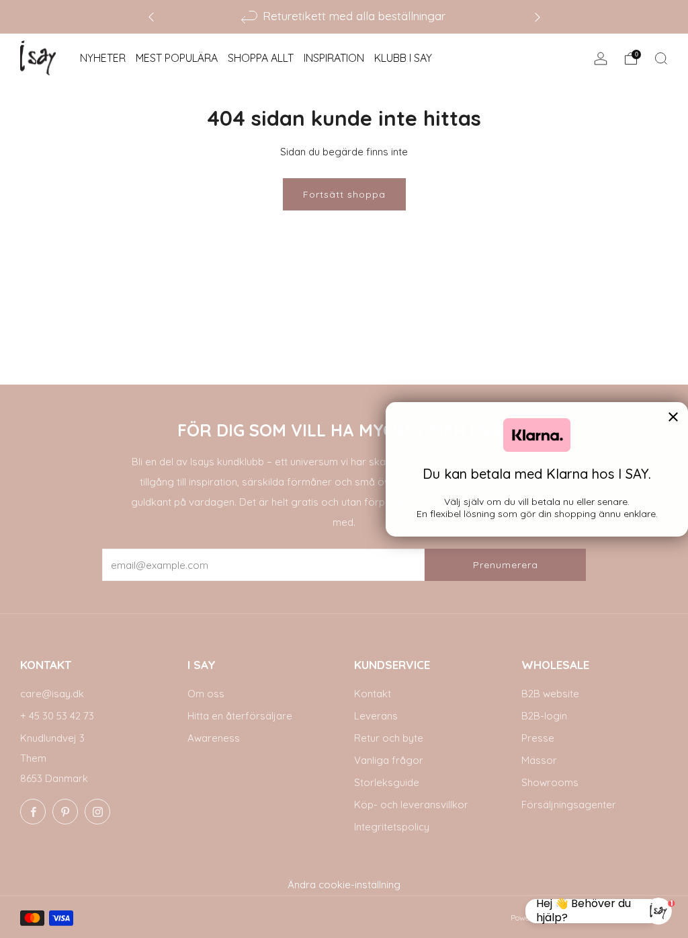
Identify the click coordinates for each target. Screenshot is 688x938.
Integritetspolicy (391, 826)
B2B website (550, 693)
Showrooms (549, 782)
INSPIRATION (334, 58)
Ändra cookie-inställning (344, 884)
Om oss (205, 693)
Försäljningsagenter (568, 804)
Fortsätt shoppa (344, 194)
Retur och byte (388, 738)
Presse (537, 738)
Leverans (376, 715)
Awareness (213, 738)
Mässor (539, 760)
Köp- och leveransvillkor (411, 804)
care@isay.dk (52, 693)
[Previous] (151, 16)
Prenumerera (505, 565)
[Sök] (661, 58)
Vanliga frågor (388, 760)
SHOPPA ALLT (261, 58)
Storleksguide (386, 782)
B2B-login (544, 715)
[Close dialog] (673, 416)
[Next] (537, 16)
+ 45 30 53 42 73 (57, 715)
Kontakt (372, 693)
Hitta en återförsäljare (239, 715)
